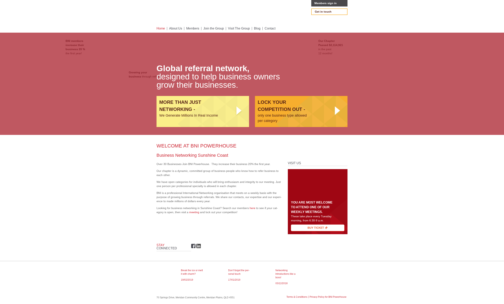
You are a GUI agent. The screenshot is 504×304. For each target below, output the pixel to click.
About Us (175, 28)
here (252, 208)
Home (161, 28)
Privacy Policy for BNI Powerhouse (327, 297)
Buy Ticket (316, 227)
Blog (257, 28)
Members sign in (325, 3)
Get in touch (323, 11)
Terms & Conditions (296, 297)
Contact (270, 28)
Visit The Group (239, 28)
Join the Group (213, 28)
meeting (194, 212)
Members (192, 28)
